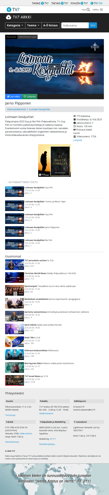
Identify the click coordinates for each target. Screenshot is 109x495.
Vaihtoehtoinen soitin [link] (27, 37)
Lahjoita (30, 96)
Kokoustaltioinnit (16, 109)
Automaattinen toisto (23, 182)
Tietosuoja (10, 415)
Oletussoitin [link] (11, 37)
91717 (53, 439)
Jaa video (15, 96)
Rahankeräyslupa (47, 444)
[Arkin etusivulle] (18, 17)
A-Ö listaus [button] (50, 25)
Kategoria (14, 25)
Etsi (93, 25)
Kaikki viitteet (26, 433)
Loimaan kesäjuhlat (39, 109)
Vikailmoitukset (46, 413)
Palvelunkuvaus (12, 442)
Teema (32, 25)
